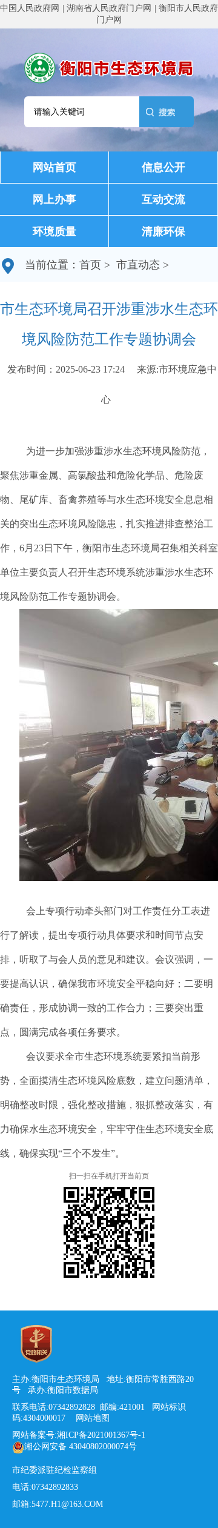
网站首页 (54, 167)
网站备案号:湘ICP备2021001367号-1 (78, 1435)
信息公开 (163, 167)
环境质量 (54, 231)
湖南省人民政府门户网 (109, 8)
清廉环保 (163, 231)
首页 (90, 265)
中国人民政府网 (29, 8)
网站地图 (89, 1418)
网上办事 (54, 199)
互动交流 (163, 199)
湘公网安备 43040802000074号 (80, 1446)
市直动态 (138, 265)
